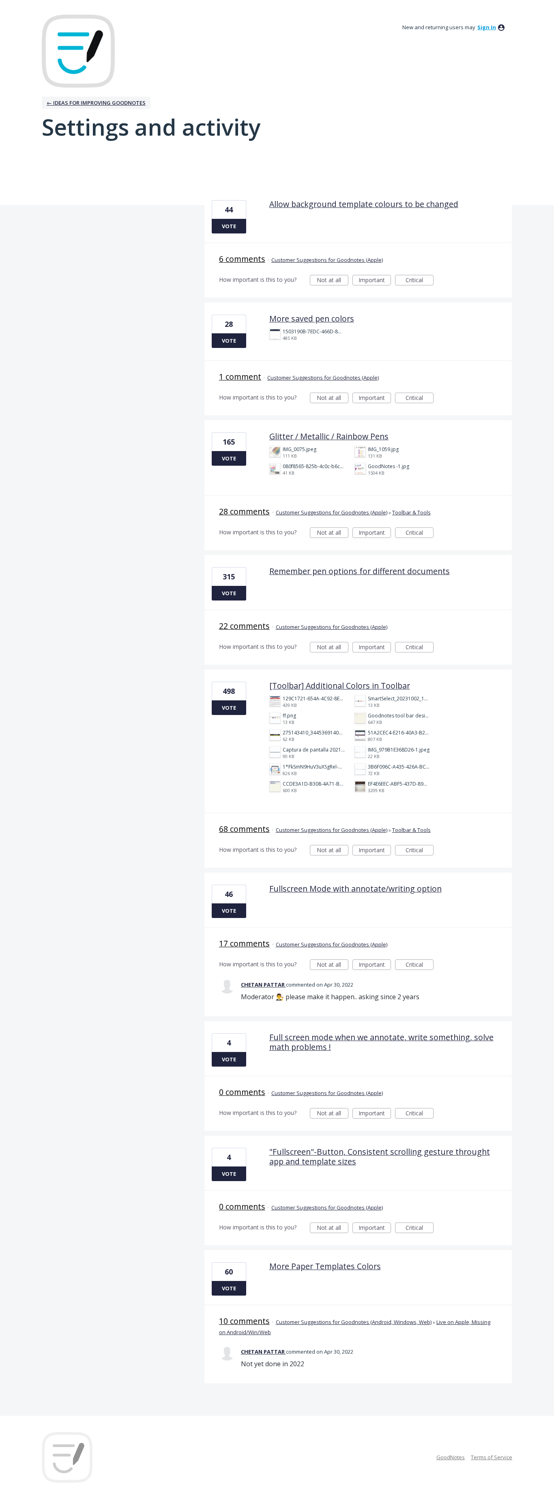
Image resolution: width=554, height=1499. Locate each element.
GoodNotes (450, 1457)
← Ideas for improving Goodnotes (96, 102)
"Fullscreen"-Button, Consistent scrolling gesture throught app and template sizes (379, 1156)
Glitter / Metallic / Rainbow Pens (329, 436)
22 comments (244, 625)
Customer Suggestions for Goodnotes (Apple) (327, 260)
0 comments (242, 1091)
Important (375, 280)
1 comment (240, 376)
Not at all (332, 280)
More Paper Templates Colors (325, 1266)
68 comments (244, 828)
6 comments (242, 258)
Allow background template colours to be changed (363, 204)
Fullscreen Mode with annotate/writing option (355, 888)
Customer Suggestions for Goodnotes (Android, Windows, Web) (354, 1322)
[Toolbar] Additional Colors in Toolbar (339, 685)
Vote (229, 226)
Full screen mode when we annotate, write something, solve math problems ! (381, 1042)
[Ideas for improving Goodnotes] (78, 51)
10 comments (244, 1320)
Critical (420, 280)
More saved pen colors (311, 318)
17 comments (244, 943)
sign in (486, 27)
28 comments (244, 511)
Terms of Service (491, 1457)
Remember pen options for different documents (359, 571)
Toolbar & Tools (411, 512)
